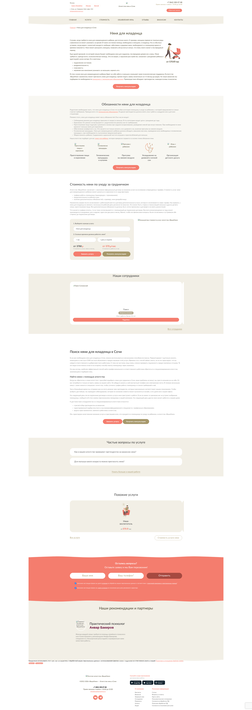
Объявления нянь (126, 20)
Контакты (178, 20)
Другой (96, 6)
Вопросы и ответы (158, 694)
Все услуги (75, 538)
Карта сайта (156, 697)
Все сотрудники (175, 329)
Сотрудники (139, 699)
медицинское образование (108, 112)
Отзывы (145, 20)
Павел (126, 310)
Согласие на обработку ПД (160, 701)
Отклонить (39, 663)
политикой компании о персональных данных (162, 583)
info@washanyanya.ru (76, 11)
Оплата (137, 703)
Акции (137, 705)
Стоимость (104, 20)
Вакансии (161, 20)
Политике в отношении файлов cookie (169, 661)
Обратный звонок (174, 10)
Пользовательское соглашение (162, 699)
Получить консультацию (126, 86)
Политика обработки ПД (160, 703)
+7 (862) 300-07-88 (174, 2)
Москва (88, 6)
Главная (72, 20)
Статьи (154, 692)
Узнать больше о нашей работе (126, 472)
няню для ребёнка (101, 138)
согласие (104, 583)
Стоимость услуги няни (168, 538)
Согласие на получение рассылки (162, 705)
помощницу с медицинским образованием (107, 79)
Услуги (88, 20)
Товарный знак (139, 697)
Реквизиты (138, 701)
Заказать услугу (87, 254)
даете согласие (102, 588)
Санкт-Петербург (76, 6)
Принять (32, 663)
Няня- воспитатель (126, 522)
